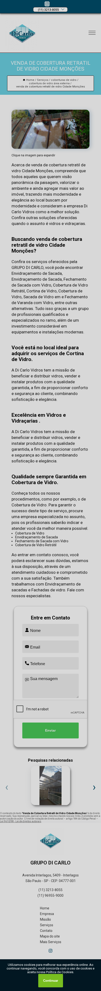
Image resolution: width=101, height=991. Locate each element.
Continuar (50, 980)
